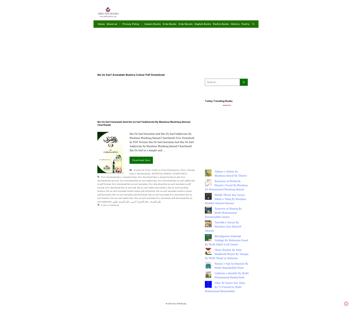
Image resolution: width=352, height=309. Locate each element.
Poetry (246, 24)
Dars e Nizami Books (140, 173)
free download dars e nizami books (119, 177)
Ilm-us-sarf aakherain (122, 198)
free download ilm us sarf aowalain (130, 184)
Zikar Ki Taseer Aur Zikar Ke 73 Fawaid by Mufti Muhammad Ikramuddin (225, 287)
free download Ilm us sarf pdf (120, 187)
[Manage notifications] (346, 303)
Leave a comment (110, 205)
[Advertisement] (204, 12)
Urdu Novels (185, 24)
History (235, 24)
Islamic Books (153, 24)
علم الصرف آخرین (139, 201)
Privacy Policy (131, 24)
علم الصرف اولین (121, 201)
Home (101, 24)
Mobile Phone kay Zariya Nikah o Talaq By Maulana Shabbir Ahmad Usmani (225, 199)
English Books (203, 24)
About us (112, 24)
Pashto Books (221, 24)
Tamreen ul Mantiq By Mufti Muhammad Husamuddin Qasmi (223, 213)
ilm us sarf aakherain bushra (152, 187)
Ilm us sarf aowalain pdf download (129, 194)
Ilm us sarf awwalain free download (166, 194)
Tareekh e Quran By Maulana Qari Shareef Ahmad (223, 227)
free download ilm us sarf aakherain (138, 180)
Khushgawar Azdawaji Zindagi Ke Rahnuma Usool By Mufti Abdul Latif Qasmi (226, 240)
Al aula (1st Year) (142, 170)
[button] (253, 24)
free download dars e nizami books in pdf (159, 177)
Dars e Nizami (187, 170)
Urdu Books (169, 24)
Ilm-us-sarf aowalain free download (152, 198)
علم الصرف (155, 201)
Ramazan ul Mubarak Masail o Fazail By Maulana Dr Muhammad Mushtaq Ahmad (226, 185)
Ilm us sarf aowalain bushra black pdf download (130, 191)
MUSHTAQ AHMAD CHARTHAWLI (169, 173)
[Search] (244, 82)
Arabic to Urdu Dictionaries (165, 170)
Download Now (141, 160)
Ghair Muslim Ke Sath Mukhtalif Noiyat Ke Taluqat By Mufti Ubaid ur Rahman (226, 254)
